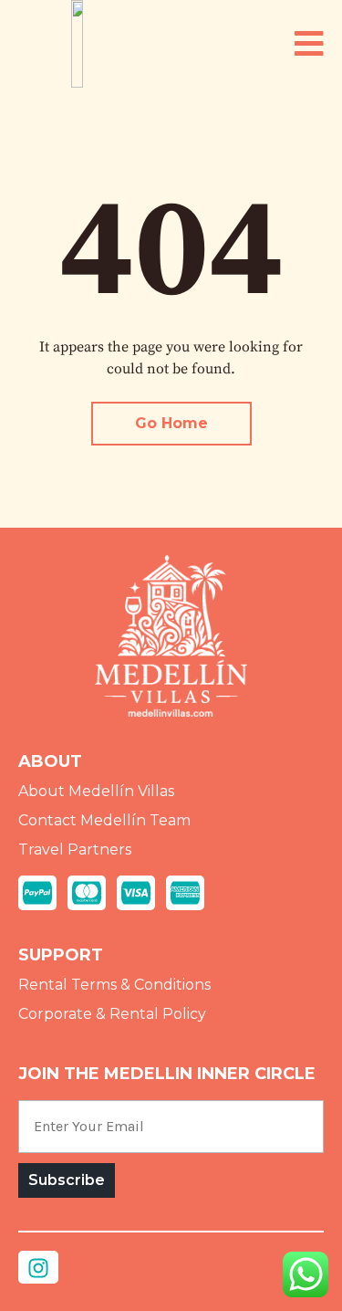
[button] (309, 43)
